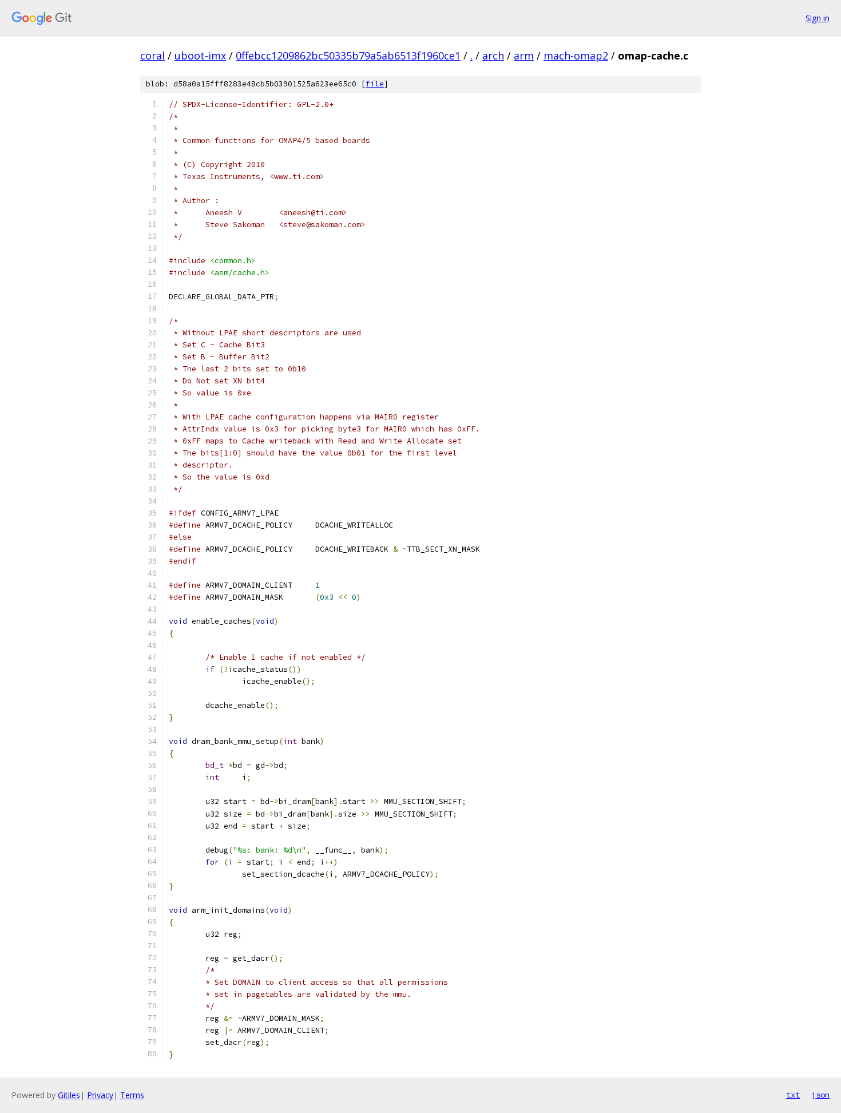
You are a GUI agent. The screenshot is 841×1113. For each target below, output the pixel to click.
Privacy (100, 1095)
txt (793, 1095)
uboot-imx (200, 55)
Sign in (818, 18)
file (375, 84)
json (820, 1095)
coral (152, 55)
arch (493, 55)
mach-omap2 (576, 55)
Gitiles (69, 1095)
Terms (132, 1095)
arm (524, 55)
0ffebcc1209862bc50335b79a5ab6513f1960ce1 (348, 55)
